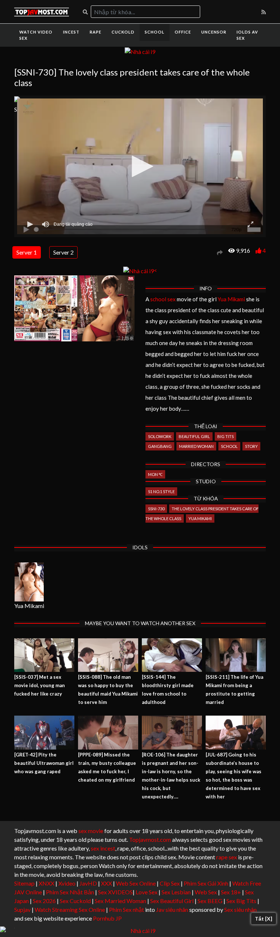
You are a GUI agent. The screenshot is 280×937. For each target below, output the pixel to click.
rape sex (226, 856)
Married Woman (196, 446)
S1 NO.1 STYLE (161, 491)
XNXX (46, 883)
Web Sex (206, 891)
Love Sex (147, 891)
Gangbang (160, 446)
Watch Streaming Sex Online (70, 909)
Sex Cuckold (75, 900)
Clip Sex (170, 883)
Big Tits (225, 436)
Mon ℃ (155, 474)
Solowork (159, 436)
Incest (71, 32)
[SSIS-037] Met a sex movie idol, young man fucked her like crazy (39, 685)
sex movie (90, 830)
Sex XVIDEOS (115, 891)
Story (251, 446)
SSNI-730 (156, 508)
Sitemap (24, 883)
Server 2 (63, 252)
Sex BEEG (210, 900)
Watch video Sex (35, 35)
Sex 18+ (231, 891)
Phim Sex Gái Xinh (206, 883)
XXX (106, 883)
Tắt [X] (263, 918)
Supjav (22, 909)
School (154, 32)
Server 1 (26, 252)
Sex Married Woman (120, 900)
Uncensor (213, 32)
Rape (95, 32)
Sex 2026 (44, 900)
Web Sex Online (136, 883)
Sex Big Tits (241, 900)
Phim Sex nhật (126, 909)
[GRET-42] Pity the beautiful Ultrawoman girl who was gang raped (44, 763)
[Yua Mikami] (29, 581)
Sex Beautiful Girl (172, 900)
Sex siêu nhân (240, 909)
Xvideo (66, 883)
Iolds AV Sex (247, 35)
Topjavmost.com (150, 839)
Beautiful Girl (194, 436)
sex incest (103, 848)
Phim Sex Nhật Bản (70, 891)
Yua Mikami (231, 299)
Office (183, 32)
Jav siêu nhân (172, 909)
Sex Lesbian (176, 891)
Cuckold (123, 32)
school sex (163, 299)
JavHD (88, 883)
